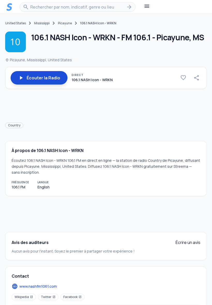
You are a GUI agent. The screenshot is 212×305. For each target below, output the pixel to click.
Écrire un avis (188, 242)
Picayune (65, 23)
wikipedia (23, 297)
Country (14, 125)
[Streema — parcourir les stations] (9, 7)
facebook (72, 297)
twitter (48, 297)
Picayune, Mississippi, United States (38, 59)
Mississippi (42, 23)
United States (15, 23)
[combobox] (77, 7)
